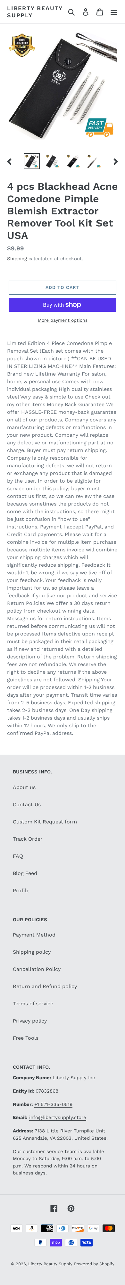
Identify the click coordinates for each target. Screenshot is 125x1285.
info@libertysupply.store (57, 1117)
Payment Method (34, 935)
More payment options (63, 320)
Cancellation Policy (37, 969)
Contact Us (27, 804)
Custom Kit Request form (45, 822)
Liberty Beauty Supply (35, 11)
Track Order (28, 839)
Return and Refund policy (45, 986)
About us (24, 787)
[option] (31, 161)
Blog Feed (25, 873)
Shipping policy (32, 952)
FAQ (18, 856)
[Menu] (114, 11)
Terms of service (33, 1004)
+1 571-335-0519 (53, 1104)
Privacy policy (30, 1021)
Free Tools (25, 1038)
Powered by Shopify (94, 1263)
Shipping (17, 259)
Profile (21, 890)
